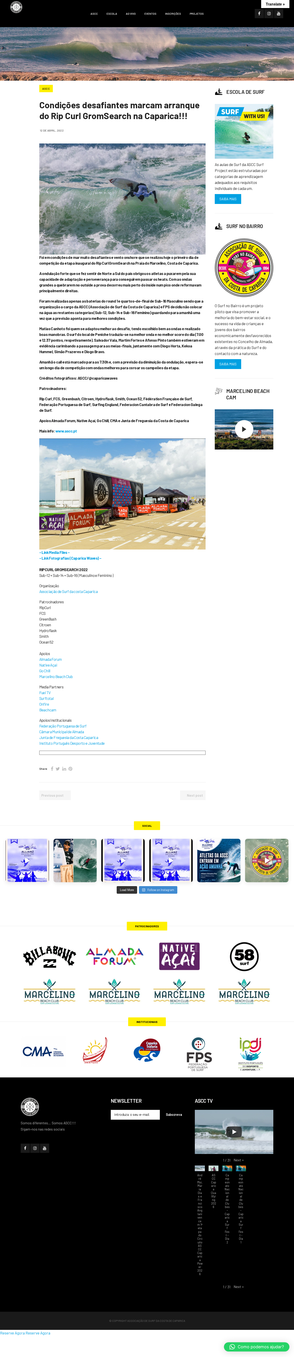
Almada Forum (50, 659)
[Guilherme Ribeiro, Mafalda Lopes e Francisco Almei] (123, 860)
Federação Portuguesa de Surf (63, 726)
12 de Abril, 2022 (52, 130)
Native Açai (48, 665)
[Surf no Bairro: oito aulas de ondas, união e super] (266, 860)
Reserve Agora (12, 1333)
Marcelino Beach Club (56, 676)
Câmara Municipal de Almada (61, 731)
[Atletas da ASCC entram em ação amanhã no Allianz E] (219, 860)
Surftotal (46, 698)
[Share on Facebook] (52, 768)
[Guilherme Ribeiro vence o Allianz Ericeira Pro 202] (27, 860)
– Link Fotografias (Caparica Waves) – (70, 558)
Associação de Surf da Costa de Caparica (156, 1320)
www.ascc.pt (66, 431)
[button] (238, 1160)
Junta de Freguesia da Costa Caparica (68, 737)
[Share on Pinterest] (70, 768)
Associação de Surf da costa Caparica (68, 591)
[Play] (234, 1131)
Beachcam (47, 709)
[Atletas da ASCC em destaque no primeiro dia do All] (171, 860)
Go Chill (44, 670)
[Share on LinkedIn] (64, 768)
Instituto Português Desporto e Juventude (72, 743)
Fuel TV (45, 692)
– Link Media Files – (54, 552)
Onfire (44, 704)
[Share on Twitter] (58, 768)
